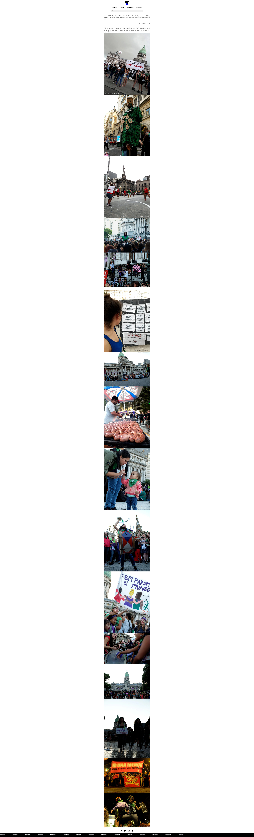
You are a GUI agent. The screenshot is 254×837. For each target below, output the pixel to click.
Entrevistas (139, 7)
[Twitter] (125, 831)
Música (122, 7)
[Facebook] (121, 831)
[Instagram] (129, 831)
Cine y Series (129, 7)
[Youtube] (132, 831)
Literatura (114, 7)
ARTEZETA (16, 834)
